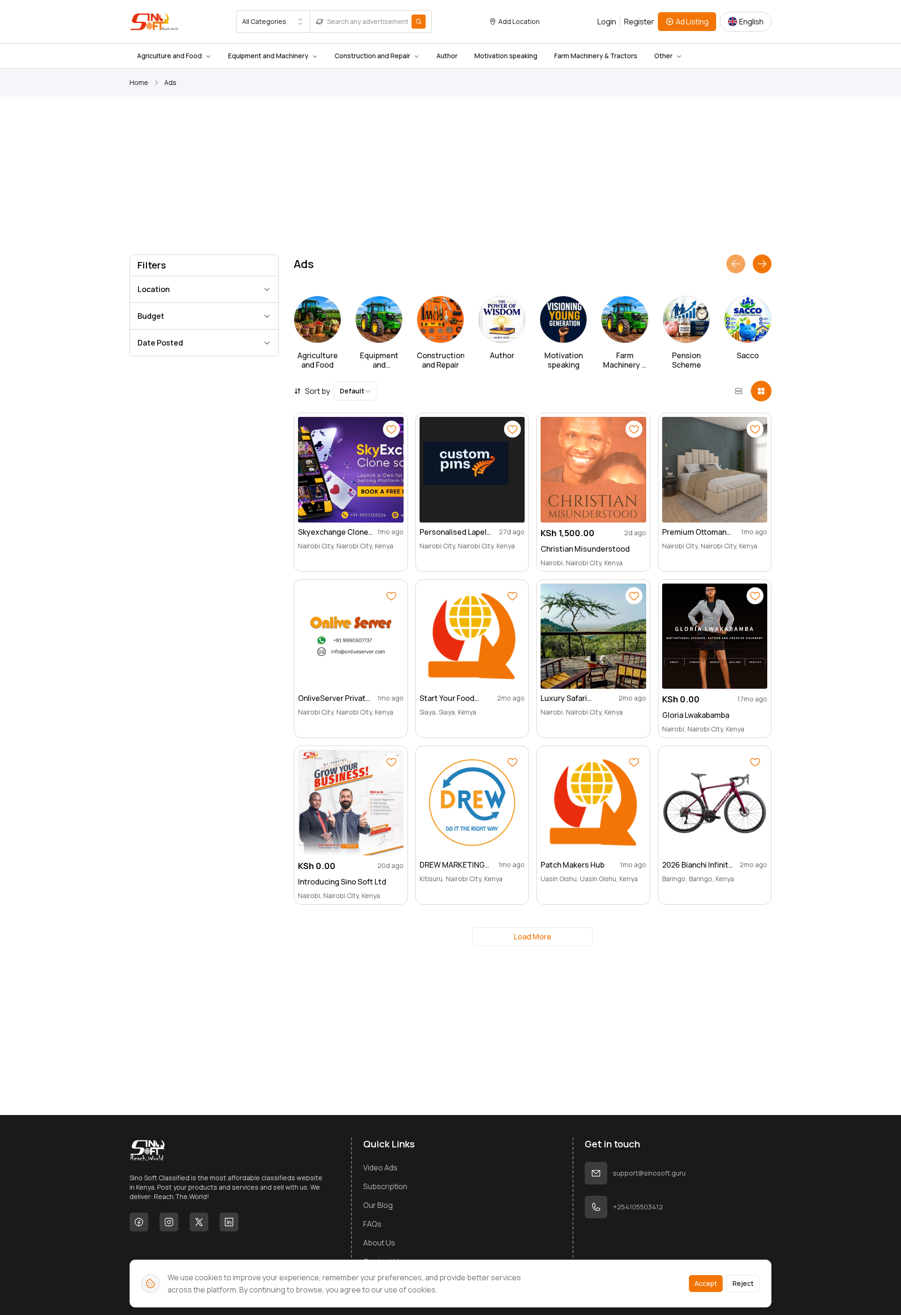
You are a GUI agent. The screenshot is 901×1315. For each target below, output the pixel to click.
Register (639, 21)
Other (663, 55)
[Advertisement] (411, 177)
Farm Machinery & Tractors (595, 55)
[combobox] (273, 21)
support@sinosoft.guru (649, 1173)
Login (606, 21)
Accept (706, 1283)
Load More (532, 936)
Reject (743, 1283)
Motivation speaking (505, 55)
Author (447, 55)
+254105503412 (638, 1206)
